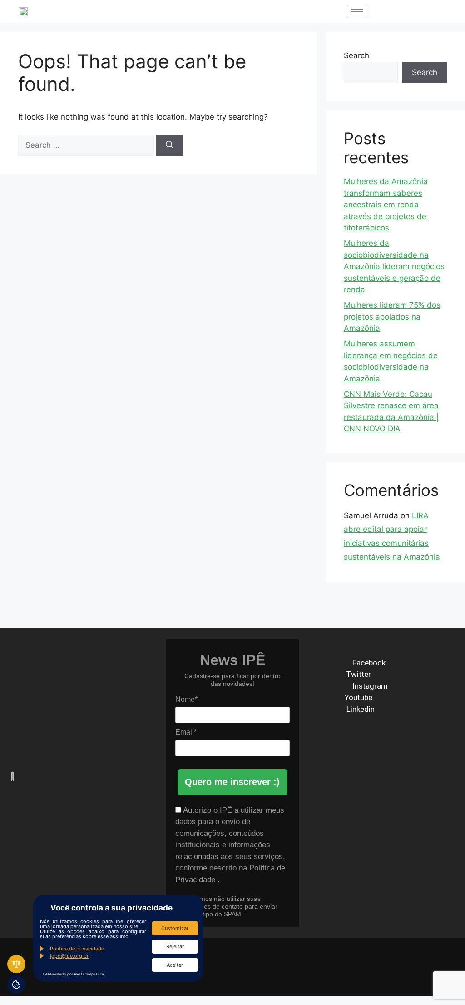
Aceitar (175, 965)
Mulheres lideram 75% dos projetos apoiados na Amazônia (392, 316)
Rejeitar (175, 946)
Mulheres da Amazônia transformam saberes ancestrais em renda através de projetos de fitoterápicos (386, 204)
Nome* (186, 699)
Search (356, 55)
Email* (186, 732)
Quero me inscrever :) (232, 782)
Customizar (174, 928)
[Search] (169, 145)
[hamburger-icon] (357, 11)
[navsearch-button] (383, 11)
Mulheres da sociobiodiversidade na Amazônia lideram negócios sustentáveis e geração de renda (394, 266)
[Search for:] (87, 145)
